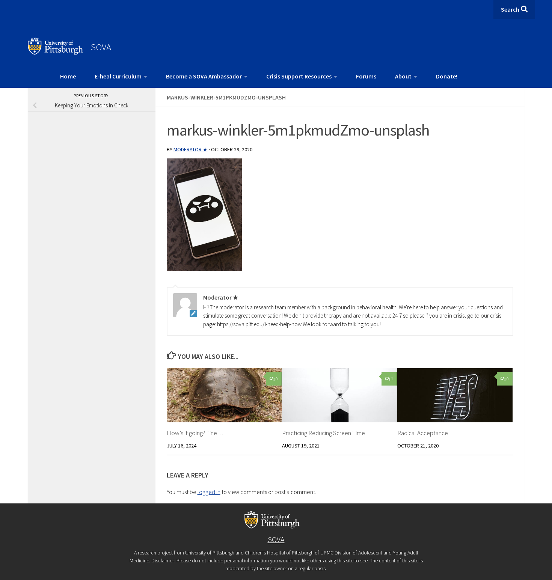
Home (68, 76)
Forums (366, 76)
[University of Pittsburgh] (55, 52)
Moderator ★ (190, 149)
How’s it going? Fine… (195, 433)
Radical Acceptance (422, 433)
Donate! (446, 76)
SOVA (101, 47)
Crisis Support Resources (299, 76)
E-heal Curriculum (118, 76)
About (403, 76)
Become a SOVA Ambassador (204, 76)
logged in (209, 492)
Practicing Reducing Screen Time (323, 433)
